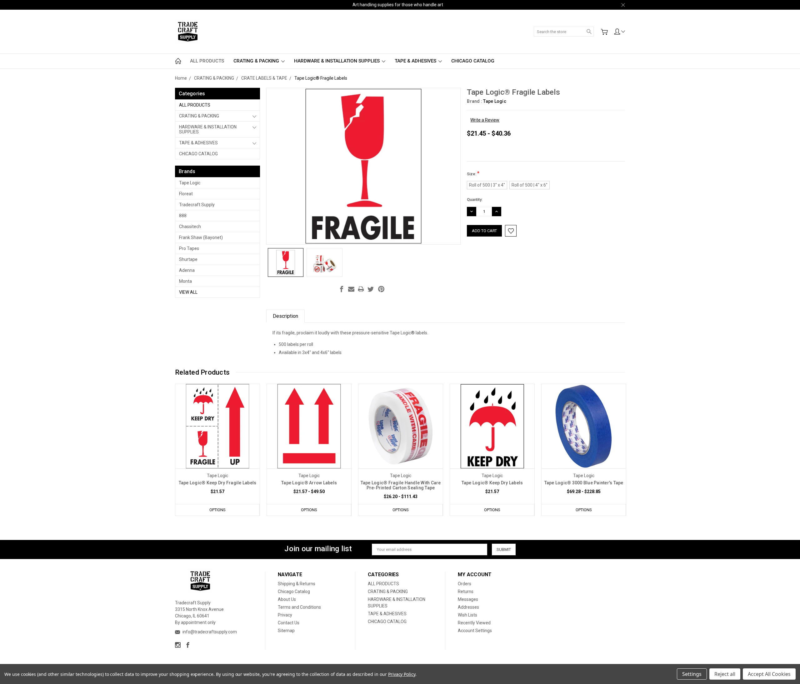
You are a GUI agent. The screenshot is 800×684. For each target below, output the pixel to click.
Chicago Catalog (294, 591)
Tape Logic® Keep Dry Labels (492, 482)
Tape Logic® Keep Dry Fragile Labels (218, 482)
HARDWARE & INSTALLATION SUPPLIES (337, 61)
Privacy (285, 614)
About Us (287, 599)
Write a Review (484, 119)
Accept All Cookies (769, 674)
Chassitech (190, 226)
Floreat (186, 193)
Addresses (468, 607)
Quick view (217, 443)
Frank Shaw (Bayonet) (201, 237)
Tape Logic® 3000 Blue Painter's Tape (583, 482)
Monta (185, 281)
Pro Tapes (189, 248)
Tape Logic (189, 182)
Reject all (724, 674)
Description (285, 316)
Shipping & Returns (296, 583)
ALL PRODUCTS (207, 61)
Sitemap (286, 630)
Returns (465, 591)
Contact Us (288, 622)
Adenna (187, 270)
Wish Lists (467, 614)
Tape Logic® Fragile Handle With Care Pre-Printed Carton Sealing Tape (401, 485)
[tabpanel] (217, 450)
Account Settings (475, 630)
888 (183, 215)
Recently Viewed (474, 622)
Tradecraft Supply (197, 204)
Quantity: (474, 199)
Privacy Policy (401, 674)
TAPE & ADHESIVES (416, 61)
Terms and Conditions (299, 607)
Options (217, 509)
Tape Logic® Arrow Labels (309, 482)
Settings (692, 674)
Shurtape (188, 259)
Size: (473, 173)
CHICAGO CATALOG (472, 61)
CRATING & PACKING (256, 61)
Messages (468, 599)
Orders (464, 583)
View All (188, 292)
